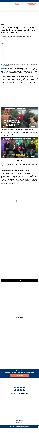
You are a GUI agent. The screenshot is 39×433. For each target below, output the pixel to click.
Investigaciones (24, 8)
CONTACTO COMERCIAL (19, 420)
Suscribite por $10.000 (32, 3)
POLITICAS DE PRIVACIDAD (19, 418)
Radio (34, 8)
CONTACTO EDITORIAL (19, 422)
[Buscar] (13, 3)
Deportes (32, 6)
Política (10, 6)
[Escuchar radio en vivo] (23, 4)
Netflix (25, 201)
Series (14, 201)
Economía (15, 6)
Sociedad (20, 6)
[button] (2, 48)
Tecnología (17, 8)
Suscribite (19, 376)
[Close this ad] (38, 427)
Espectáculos (11, 8)
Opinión (30, 8)
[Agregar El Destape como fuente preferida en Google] (19, 41)
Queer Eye (19, 201)
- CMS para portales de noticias (20, 426)
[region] (19, 19)
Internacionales (26, 6)
